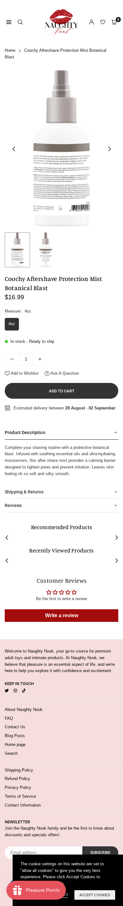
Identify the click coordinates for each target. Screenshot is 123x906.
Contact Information (23, 805)
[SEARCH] (20, 22)
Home (10, 50)
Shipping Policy (19, 770)
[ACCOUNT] (91, 22)
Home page (15, 744)
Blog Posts (15, 735)
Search (11, 753)
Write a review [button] (61, 615)
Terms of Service (20, 796)
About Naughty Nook (24, 709)
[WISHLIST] (102, 22)
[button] (109, 149)
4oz (12, 323)
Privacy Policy (18, 787)
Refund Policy (17, 778)
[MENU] (9, 22)
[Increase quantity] (40, 359)
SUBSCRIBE (100, 852)
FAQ (9, 718)
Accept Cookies (94, 895)
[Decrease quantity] (12, 359)
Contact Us (15, 726)
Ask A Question (64, 373)
